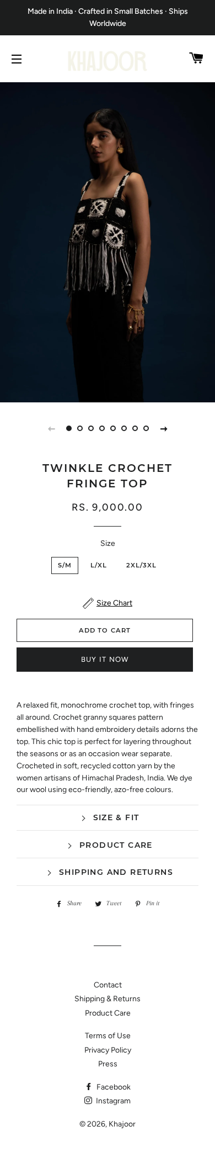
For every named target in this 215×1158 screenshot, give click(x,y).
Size (107, 543)
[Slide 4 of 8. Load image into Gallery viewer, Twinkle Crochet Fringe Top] (102, 428)
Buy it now (105, 659)
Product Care (108, 1013)
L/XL (99, 565)
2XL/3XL (141, 565)
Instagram (112, 1101)
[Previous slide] (51, 428)
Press (107, 1064)
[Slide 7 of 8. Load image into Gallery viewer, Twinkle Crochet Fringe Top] (135, 428)
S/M (65, 565)
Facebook (113, 1087)
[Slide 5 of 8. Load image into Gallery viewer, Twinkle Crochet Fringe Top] (113, 428)
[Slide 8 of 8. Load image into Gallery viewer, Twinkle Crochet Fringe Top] (146, 428)
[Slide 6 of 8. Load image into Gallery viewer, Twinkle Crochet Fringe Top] (124, 428)
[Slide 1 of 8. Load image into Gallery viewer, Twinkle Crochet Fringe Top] (68, 428)
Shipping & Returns (107, 998)
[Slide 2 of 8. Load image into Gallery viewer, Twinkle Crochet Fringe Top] (79, 428)
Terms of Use (108, 1035)
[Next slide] (164, 428)
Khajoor (122, 1124)
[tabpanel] (107, 240)
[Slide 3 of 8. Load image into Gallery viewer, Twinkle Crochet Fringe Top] (90, 428)
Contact (108, 985)
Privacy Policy (107, 1050)
